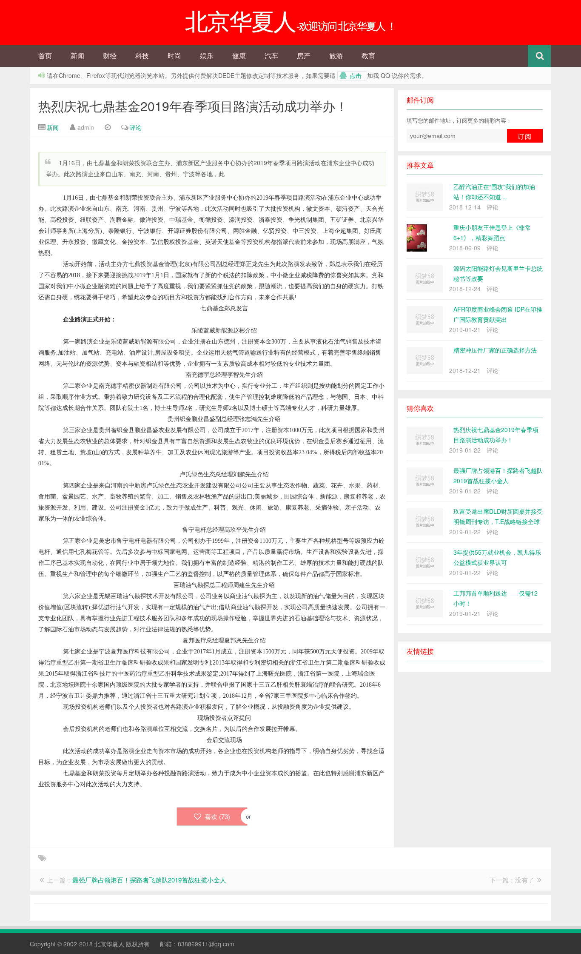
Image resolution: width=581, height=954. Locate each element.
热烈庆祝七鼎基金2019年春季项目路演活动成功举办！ (193, 106)
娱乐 (207, 55)
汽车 (271, 55)
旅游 (336, 55)
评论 (136, 127)
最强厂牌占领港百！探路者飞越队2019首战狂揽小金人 (149, 879)
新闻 (77, 55)
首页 (45, 55)
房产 (303, 55)
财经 (110, 55)
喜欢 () (216, 816)
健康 (239, 55)
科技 (142, 55)
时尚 (174, 55)
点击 (355, 75)
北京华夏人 (109, 944)
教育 (368, 55)
